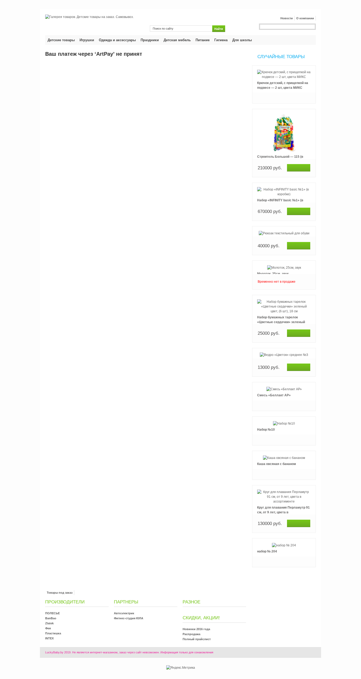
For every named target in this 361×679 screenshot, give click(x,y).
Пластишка (53, 633)
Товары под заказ (59, 592)
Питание (203, 40)
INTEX (49, 638)
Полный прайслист (197, 639)
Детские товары (61, 40)
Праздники (150, 40)
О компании (305, 18)
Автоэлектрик (124, 613)
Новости (286, 18)
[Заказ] (298, 167)
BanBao (50, 618)
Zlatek (49, 623)
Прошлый (284, 65)
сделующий (284, 572)
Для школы (242, 40)
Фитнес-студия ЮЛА (128, 618)
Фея (48, 628)
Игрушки (87, 40)
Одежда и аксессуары (117, 40)
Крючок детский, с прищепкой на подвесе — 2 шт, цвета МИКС (282, 85)
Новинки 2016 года (196, 629)
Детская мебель (177, 40)
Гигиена (221, 40)
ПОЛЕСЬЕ (52, 613)
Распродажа (191, 634)
